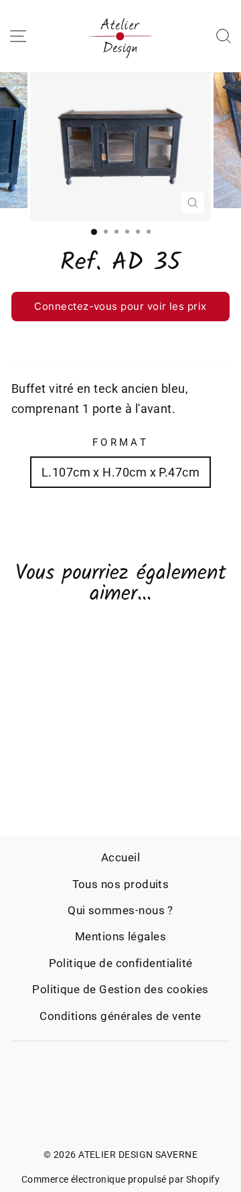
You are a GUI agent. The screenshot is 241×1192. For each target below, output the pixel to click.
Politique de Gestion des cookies (120, 989)
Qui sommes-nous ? (120, 910)
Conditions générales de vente (120, 1016)
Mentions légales (120, 936)
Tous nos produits (120, 884)
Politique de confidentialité (121, 963)
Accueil (120, 857)
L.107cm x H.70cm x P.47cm (121, 472)
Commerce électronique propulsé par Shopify (120, 1179)
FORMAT (120, 442)
